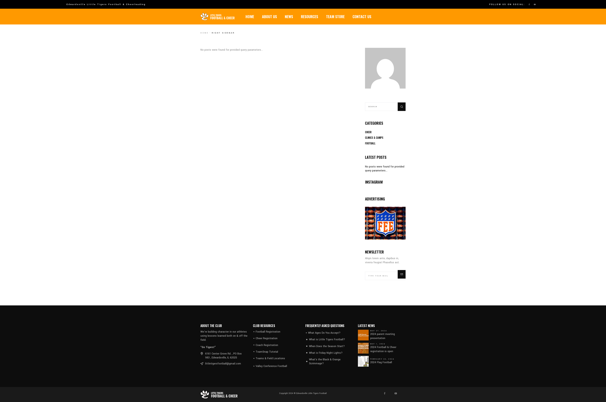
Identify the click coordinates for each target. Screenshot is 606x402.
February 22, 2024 (382, 359)
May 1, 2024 (377, 344)
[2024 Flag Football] (363, 361)
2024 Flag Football (381, 362)
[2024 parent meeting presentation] (363, 335)
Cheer (368, 132)
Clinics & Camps (374, 138)
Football (370, 143)
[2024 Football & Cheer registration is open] (363, 348)
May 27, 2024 (378, 331)
